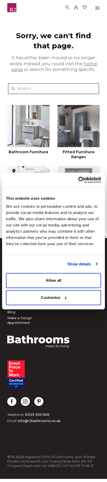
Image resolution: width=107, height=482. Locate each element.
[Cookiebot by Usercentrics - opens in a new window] (78, 180)
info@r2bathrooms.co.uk (39, 421)
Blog (11, 312)
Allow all (53, 280)
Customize (50, 297)
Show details (79, 264)
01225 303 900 (37, 415)
